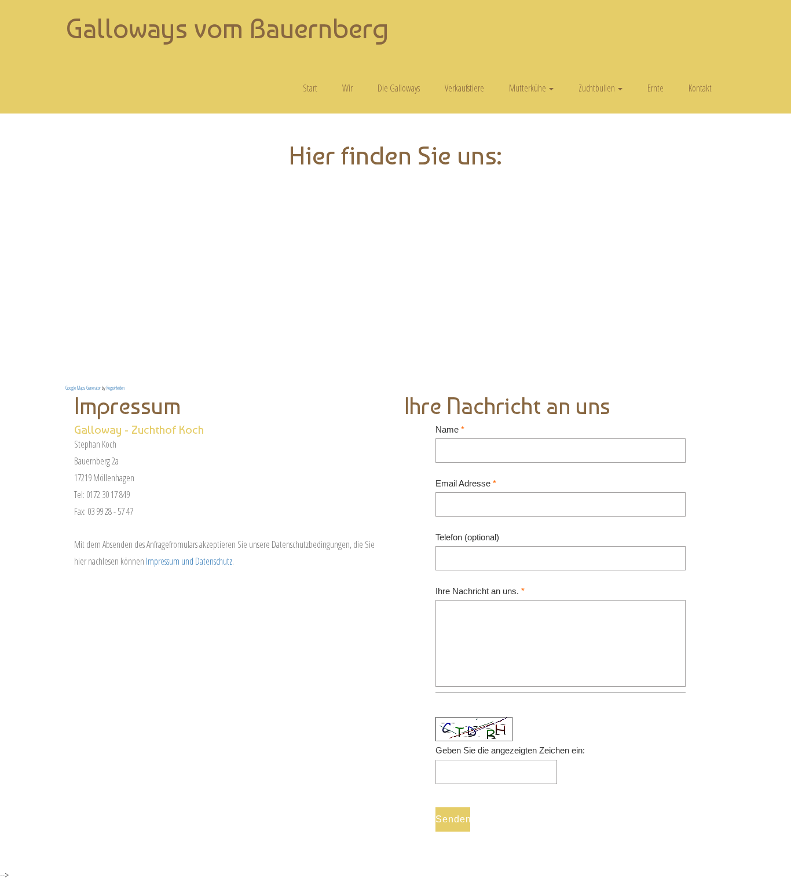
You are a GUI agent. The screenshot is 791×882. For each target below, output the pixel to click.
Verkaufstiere (464, 88)
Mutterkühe (528, 88)
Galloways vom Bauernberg (227, 28)
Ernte (655, 88)
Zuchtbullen (597, 88)
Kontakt (700, 88)
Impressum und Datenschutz (189, 561)
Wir (347, 88)
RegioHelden (115, 387)
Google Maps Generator (83, 387)
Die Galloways (399, 88)
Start (310, 88)
